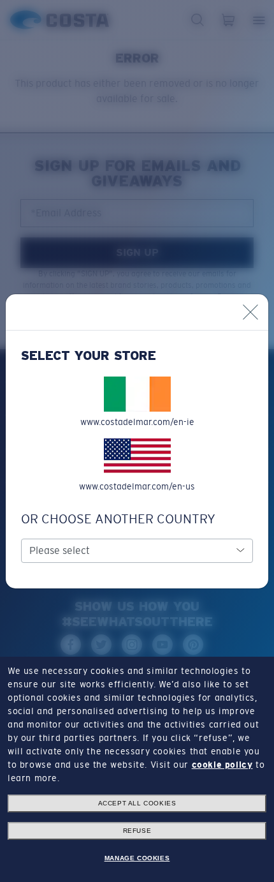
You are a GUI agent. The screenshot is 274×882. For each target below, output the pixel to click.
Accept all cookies (137, 803)
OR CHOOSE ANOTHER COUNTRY (118, 519)
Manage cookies (137, 858)
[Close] (250, 312)
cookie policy (222, 764)
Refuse (137, 830)
